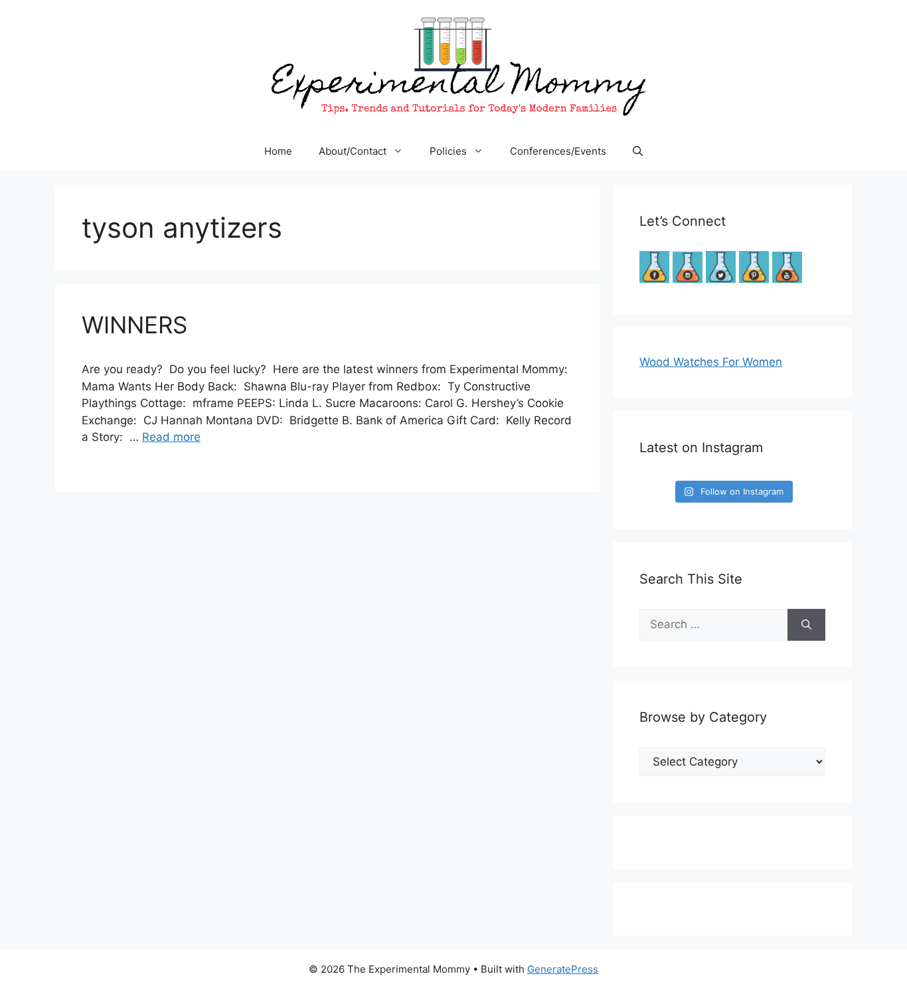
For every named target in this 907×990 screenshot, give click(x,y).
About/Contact (352, 151)
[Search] (806, 625)
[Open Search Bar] (637, 151)
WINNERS (134, 325)
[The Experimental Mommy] (453, 65)
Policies (448, 151)
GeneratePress (562, 969)
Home (278, 151)
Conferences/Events (558, 151)
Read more (171, 437)
